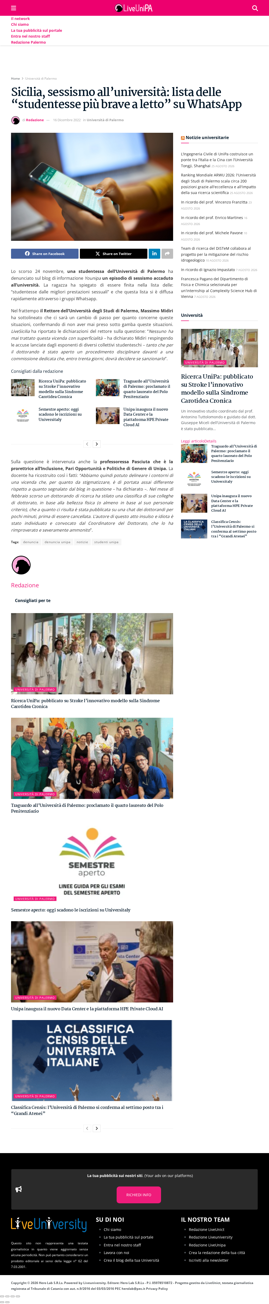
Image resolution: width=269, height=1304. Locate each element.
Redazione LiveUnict (206, 1229)
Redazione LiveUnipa (207, 1244)
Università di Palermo (41, 78)
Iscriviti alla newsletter (209, 1260)
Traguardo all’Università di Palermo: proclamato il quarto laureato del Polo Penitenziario (146, 389)
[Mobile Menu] (13, 8)
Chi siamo (20, 24)
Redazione (35, 120)
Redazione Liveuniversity (210, 1237)
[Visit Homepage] (134, 8)
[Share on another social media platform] (167, 254)
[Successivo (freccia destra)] (7, 1302)
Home (15, 78)
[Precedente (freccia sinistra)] (2, 1302)
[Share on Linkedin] (154, 254)
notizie (82, 542)
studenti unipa (106, 542)
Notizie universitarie (207, 137)
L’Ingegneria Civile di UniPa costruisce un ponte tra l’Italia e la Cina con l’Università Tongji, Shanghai (217, 159)
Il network (20, 18)
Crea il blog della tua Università (131, 1260)
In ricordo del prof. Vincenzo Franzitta (214, 202)
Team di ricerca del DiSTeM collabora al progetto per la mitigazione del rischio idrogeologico (216, 254)
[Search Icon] (255, 8)
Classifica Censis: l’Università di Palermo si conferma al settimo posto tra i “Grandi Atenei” (87, 1110)
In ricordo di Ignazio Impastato (208, 269)
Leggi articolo (198, 441)
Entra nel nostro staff (30, 36)
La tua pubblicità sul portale (36, 30)
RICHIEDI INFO (138, 1194)
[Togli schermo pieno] (13, 1296)
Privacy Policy (157, 1289)
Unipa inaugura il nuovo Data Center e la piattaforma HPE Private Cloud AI (145, 417)
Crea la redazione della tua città (217, 1252)
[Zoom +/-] (18, 1296)
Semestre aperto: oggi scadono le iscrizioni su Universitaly (60, 414)
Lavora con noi (116, 1252)
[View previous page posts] (87, 444)
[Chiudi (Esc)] (2, 1296)
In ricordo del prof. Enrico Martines (212, 217)
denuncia (31, 542)
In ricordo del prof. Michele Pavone (212, 232)
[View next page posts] (97, 444)
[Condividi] (7, 1296)
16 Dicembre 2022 (67, 120)
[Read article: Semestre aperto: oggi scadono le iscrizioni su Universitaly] (23, 415)
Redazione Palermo (28, 42)
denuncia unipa (58, 542)
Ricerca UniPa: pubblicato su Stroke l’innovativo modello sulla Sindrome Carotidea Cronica (62, 389)
